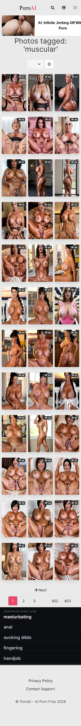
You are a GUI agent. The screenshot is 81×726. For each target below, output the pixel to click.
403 (67, 601)
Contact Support (40, 689)
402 (55, 601)
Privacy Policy (41, 680)
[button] (64, 8)
